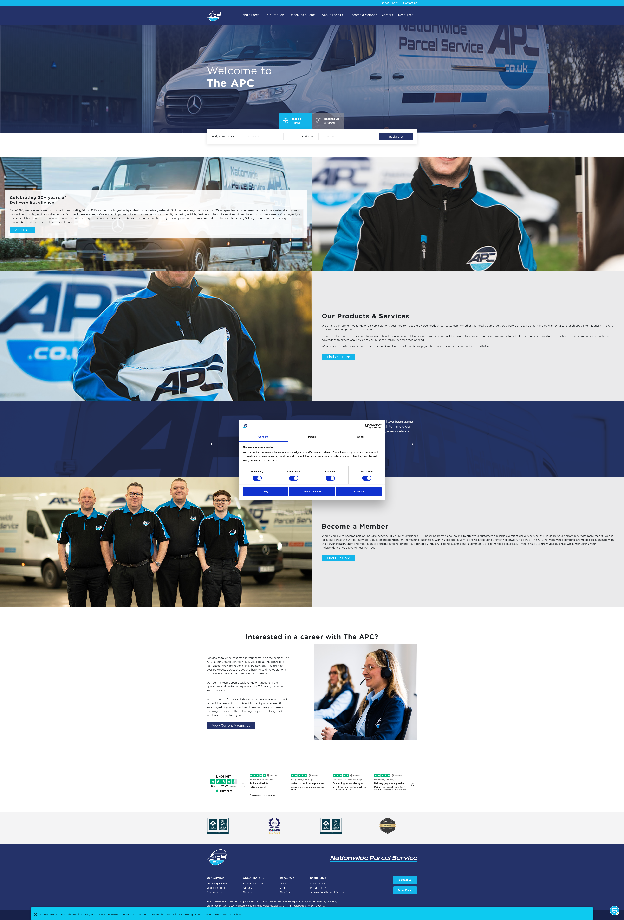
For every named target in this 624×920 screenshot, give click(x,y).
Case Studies (287, 892)
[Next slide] (412, 444)
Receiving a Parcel (217, 883)
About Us (248, 887)
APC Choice (235, 914)
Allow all (359, 491)
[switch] (293, 478)
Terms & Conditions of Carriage (327, 892)
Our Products (214, 892)
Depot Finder (389, 3)
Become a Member (253, 883)
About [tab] (360, 436)
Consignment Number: (223, 136)
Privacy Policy (318, 887)
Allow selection (312, 491)
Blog (282, 887)
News (283, 883)
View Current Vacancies (231, 725)
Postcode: (307, 136)
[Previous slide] (211, 444)
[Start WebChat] (614, 910)
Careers (247, 892)
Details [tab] (312, 436)
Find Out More (338, 357)
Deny (265, 491)
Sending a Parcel (216, 887)
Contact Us (410, 3)
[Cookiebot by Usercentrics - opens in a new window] (367, 426)
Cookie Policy (317, 883)
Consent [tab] (263, 436)
